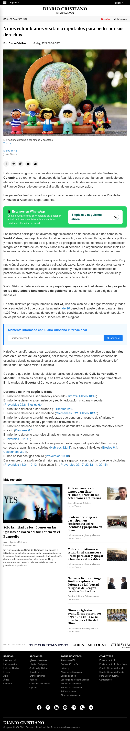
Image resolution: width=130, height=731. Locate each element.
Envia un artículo (107, 660)
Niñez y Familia (90, 628)
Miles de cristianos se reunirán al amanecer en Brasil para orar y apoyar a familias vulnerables (86, 554)
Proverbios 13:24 (15, 464)
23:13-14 (91, 464)
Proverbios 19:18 (57, 455)
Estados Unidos (75, 596)
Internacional (9, 660)
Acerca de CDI (68, 660)
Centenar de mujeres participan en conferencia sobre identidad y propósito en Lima (85, 523)
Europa (6, 672)
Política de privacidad (71, 687)
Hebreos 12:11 (60, 447)
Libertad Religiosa (82, 502)
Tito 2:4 (7, 143)
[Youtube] (65, 707)
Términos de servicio (71, 695)
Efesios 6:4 (34, 404)
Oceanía (7, 683)
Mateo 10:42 (10, 150)
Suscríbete (113, 338)
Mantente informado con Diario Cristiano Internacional (47, 330)
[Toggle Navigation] (5, 2)
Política (33, 679)
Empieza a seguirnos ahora (86, 216)
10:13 (33, 464)
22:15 (103, 464)
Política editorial (68, 691)
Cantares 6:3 (23, 430)
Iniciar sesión (120, 19)
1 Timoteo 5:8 (62, 408)
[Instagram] (73, 707)
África (6, 679)
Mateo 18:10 (88, 413)
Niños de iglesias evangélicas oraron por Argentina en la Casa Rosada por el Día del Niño (84, 617)
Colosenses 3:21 (67, 413)
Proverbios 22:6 (15, 404)
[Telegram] (91, 707)
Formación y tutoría (108, 676)
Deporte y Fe (35, 672)
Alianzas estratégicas (71, 672)
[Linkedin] (56, 707)
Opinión (33, 687)
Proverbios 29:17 (72, 464)
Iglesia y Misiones (18, 542)
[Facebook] (39, 707)
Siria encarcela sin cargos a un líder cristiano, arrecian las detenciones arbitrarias (84, 493)
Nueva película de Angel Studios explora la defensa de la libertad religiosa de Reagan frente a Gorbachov (85, 584)
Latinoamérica (74, 535)
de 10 (66, 308)
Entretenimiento (92, 596)
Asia (5, 542)
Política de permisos (71, 683)
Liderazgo (65, 668)
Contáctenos (105, 679)
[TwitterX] (48, 707)
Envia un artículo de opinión (113, 664)
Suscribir (105, 19)
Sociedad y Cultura (38, 668)
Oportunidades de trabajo (111, 668)
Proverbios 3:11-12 (17, 438)
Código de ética (68, 676)
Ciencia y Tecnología (39, 683)
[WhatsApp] (82, 707)
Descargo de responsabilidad (75, 679)
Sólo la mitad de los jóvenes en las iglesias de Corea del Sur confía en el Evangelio (31, 532)
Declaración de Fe (69, 664)
